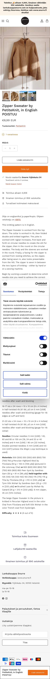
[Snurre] (25, 21)
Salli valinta (25, 384)
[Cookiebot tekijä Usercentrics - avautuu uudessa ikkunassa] (35, 284)
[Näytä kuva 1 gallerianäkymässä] (25, 58)
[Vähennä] (4, 148)
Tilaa (25, 642)
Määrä (5, 142)
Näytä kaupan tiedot (14, 184)
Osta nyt (25, 169)
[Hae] (9, 21)
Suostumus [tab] (8, 291)
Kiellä (25, 392)
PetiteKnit (20, 126)
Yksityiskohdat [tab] (25, 291)
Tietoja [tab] (41, 291)
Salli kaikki (25, 375)
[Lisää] (15, 148)
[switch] (43, 346)
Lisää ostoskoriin (25, 160)
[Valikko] (3, 21)
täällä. (18, 219)
